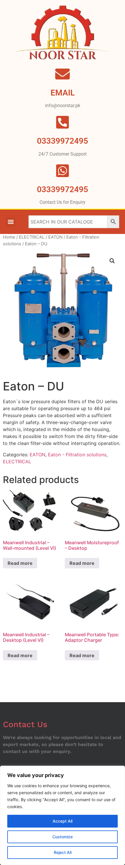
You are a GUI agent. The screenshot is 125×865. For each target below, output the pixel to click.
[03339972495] (62, 170)
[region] (62, 815)
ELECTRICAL (31, 237)
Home (9, 237)
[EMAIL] (62, 74)
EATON (55, 237)
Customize (62, 836)
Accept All (62, 821)
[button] (10, 222)
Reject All (63, 852)
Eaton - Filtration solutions (77, 454)
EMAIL (63, 93)
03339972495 (62, 189)
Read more (20, 563)
